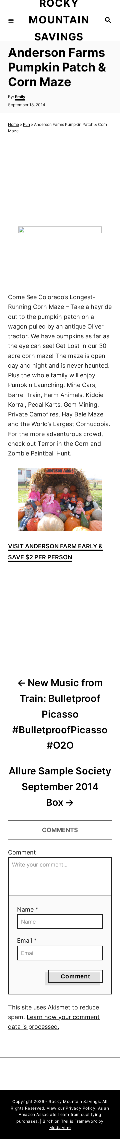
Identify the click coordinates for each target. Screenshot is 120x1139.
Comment (22, 852)
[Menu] (11, 20)
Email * (27, 940)
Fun (26, 124)
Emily (20, 96)
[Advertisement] (60, 180)
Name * (27, 909)
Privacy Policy (80, 1108)
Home (13, 124)
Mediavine (60, 1127)
